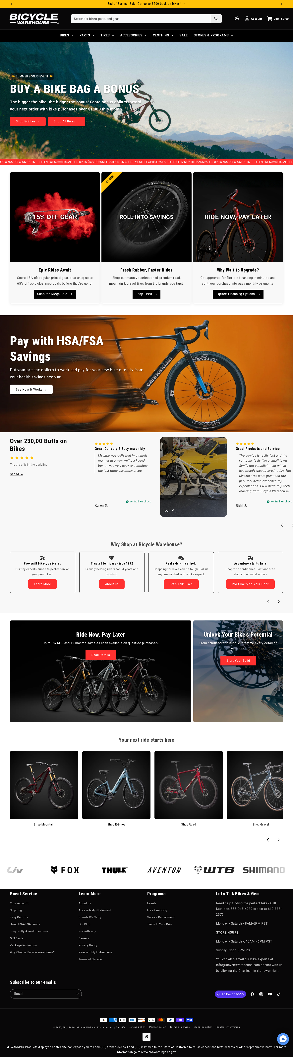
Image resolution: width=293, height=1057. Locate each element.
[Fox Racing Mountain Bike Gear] (33, 870)
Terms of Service (90, 959)
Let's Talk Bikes (181, 584)
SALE (183, 35)
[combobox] (141, 18)
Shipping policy (203, 1027)
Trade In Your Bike (159, 924)
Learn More (42, 584)
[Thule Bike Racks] (83, 870)
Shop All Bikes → (66, 121)
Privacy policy (157, 1027)
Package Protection (23, 945)
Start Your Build (238, 660)
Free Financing (157, 910)
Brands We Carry (90, 917)
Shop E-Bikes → (28, 121)
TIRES (105, 35)
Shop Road (188, 824)
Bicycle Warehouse (74, 1027)
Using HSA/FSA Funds (25, 924)
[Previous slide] (282, 525)
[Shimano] (232, 870)
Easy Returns (19, 917)
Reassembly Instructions (95, 952)
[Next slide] (278, 601)
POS (88, 1027)
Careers (84, 938)
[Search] (216, 18)
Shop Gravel (261, 824)
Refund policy (137, 1027)
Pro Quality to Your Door (250, 584)
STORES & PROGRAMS (211, 35)
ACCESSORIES (131, 35)
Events (152, 903)
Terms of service (180, 1027)
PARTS (85, 35)
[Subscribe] (77, 993)
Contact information (228, 1027)
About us (112, 584)
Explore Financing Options (235, 294)
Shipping (16, 910)
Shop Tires (144, 294)
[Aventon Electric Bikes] (132, 870)
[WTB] (182, 870)
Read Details (100, 655)
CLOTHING (161, 35)
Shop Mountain (44, 824)
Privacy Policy (88, 945)
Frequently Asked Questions (29, 931)
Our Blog (84, 924)
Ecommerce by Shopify (111, 1027)
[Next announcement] (281, 4)
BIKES (64, 35)
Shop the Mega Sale (52, 294)
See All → (16, 474)
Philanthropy (87, 931)
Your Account (19, 903)
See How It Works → (31, 389)
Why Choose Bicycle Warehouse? (32, 952)
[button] (283, 1039)
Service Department (161, 917)
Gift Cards (17, 938)
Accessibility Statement (95, 910)
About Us (85, 903)
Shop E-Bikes (116, 824)
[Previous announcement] (11, 4)
